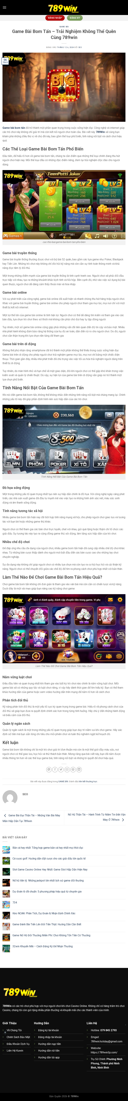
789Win (100, 132)
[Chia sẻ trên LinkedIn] (79, 769)
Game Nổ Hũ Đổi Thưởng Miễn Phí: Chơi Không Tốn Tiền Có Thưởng (51, 935)
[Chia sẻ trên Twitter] (61, 769)
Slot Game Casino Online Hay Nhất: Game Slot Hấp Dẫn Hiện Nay (50, 869)
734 (14, 902)
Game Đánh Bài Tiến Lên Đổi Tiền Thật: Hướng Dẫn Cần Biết (46, 924)
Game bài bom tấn (13, 127)
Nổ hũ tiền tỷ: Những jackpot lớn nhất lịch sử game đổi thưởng (48, 880)
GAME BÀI (64, 27)
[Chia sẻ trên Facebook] (55, 769)
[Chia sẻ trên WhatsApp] (49, 769)
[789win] (64, 7)
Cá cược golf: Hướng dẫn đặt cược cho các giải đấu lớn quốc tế (49, 858)
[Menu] (4, 7)
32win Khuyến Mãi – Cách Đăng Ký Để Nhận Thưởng (42, 946)
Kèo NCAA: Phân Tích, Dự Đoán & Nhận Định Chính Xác (43, 913)
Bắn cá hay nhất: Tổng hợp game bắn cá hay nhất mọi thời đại (47, 847)
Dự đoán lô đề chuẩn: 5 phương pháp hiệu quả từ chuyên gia (47, 891)
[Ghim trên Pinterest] (73, 769)
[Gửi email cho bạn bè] (67, 769)
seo (80, 47)
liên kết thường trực (88, 781)
